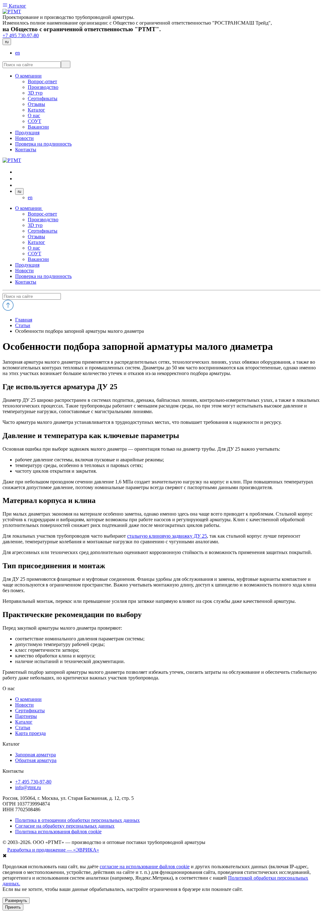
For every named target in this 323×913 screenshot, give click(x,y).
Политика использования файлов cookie (58, 831)
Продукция (27, 265)
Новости (24, 270)
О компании (29, 208)
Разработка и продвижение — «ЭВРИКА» (53, 849)
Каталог (17, 6)
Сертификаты (42, 231)
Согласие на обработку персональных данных (65, 826)
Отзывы (36, 236)
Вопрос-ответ (42, 214)
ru (7, 41)
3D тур (35, 225)
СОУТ (34, 253)
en (17, 52)
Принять (13, 907)
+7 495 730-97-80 (21, 35)
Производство (43, 219)
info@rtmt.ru (28, 787)
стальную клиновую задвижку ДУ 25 (167, 536)
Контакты (25, 282)
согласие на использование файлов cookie (145, 866)
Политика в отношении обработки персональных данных (77, 820)
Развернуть (16, 900)
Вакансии (38, 259)
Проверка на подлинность (43, 276)
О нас (34, 248)
